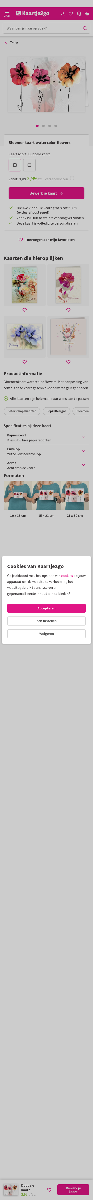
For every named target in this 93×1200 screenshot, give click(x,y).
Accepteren (46, 608)
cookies (67, 575)
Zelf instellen (46, 621)
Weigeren (46, 633)
